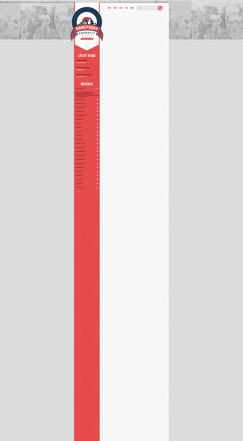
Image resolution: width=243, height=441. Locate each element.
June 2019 (79, 127)
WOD (115, 8)
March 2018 (79, 187)
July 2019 (79, 123)
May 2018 (79, 179)
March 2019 (79, 139)
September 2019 (81, 115)
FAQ (126, 8)
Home (109, 8)
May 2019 (79, 131)
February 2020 (80, 88)
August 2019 (80, 119)
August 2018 (80, 167)
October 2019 (80, 111)
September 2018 (81, 163)
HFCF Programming (83, 67)
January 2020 (80, 99)
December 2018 (81, 151)
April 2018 (79, 183)
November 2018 (81, 155)
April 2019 (79, 135)
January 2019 (80, 147)
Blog (120, 8)
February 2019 (80, 143)
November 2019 (81, 107)
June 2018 (79, 175)
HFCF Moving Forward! (84, 74)
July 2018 (79, 171)
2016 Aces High (81, 60)
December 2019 (81, 103)
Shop (131, 8)
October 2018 (80, 159)
